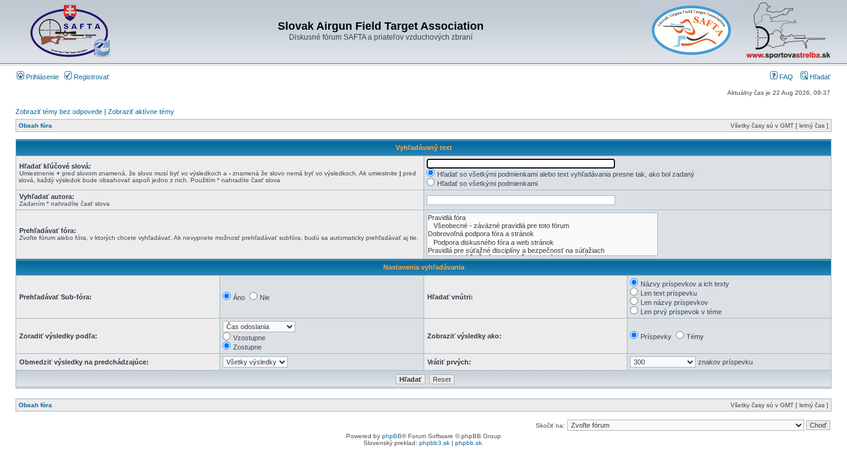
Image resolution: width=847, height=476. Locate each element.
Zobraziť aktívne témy (141, 111)
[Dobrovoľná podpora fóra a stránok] (542, 234)
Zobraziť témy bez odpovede (59, 111)
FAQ (785, 77)
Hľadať (819, 77)
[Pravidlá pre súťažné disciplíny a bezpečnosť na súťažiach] (542, 251)
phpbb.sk (468, 442)
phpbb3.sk (434, 442)
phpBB (392, 436)
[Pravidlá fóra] (542, 218)
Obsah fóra (35, 125)
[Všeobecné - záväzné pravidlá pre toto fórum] (542, 226)
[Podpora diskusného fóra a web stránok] (542, 243)
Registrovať (90, 77)
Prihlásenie (41, 77)
